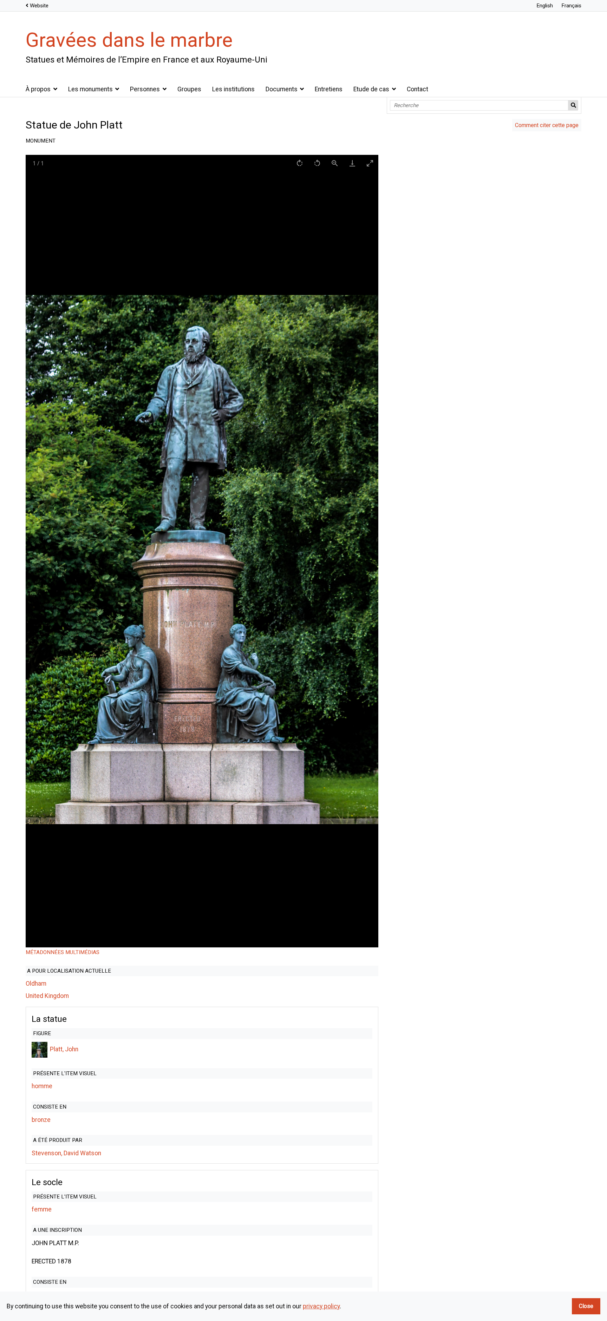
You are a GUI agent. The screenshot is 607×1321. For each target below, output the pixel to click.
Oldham (36, 983)
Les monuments (90, 89)
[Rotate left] (317, 163)
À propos (38, 89)
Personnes (145, 89)
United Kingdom (47, 995)
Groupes (189, 89)
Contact (417, 89)
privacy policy (321, 1306)
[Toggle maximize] (369, 163)
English (544, 5)
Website (39, 5)
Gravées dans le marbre (129, 40)
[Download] (352, 163)
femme (42, 1209)
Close (586, 1306)
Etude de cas (371, 89)
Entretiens (328, 89)
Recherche (573, 105)
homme (42, 1086)
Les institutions (233, 89)
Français (571, 5)
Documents (282, 89)
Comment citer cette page (547, 125)
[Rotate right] (299, 163)
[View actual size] (334, 163)
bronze (41, 1119)
